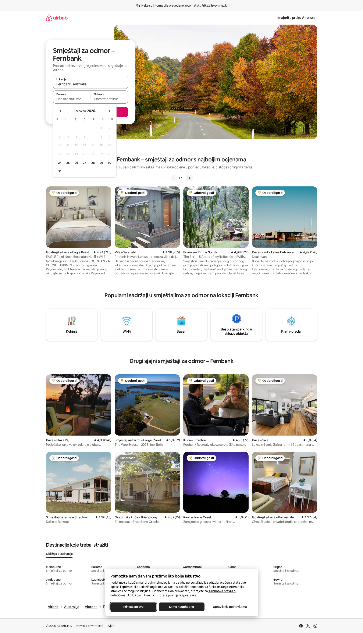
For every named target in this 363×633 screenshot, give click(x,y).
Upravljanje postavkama (230, 607)
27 (84, 163)
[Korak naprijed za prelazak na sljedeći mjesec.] (109, 111)
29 (101, 163)
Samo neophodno (181, 607)
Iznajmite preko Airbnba (296, 17)
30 (109, 163)
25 (68, 163)
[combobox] (90, 84)
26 (76, 163)
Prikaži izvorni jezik (214, 5)
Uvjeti (110, 626)
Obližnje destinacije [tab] (59, 554)
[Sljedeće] (189, 178)
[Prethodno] (173, 178)
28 (93, 163)
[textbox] (71, 98)
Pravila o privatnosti (89, 626)
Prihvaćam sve (133, 607)
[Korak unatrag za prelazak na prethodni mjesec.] (60, 111)
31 (59, 171)
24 (59, 163)
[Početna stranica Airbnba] (57, 17)
